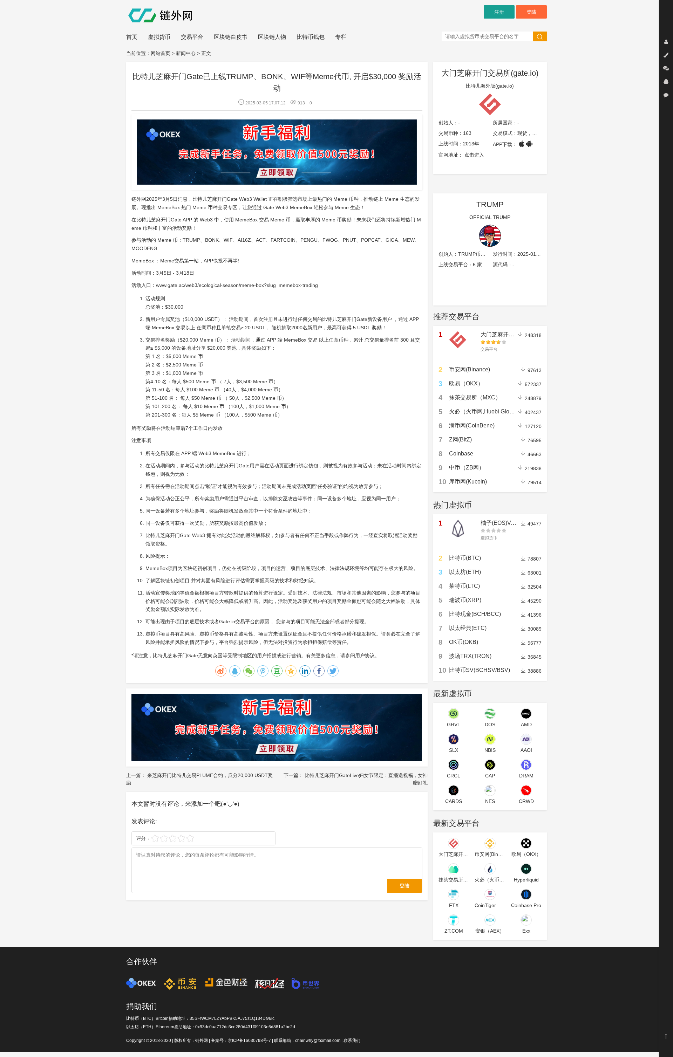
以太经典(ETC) (468, 628)
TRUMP (490, 204)
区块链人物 (272, 37)
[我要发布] (666, 55)
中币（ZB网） (466, 468)
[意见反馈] (666, 95)
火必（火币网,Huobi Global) (484, 411)
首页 (131, 37)
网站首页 (160, 53)
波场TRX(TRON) (470, 656)
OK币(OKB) (463, 642)
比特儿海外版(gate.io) (490, 86)
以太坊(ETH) (465, 572)
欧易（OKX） (466, 383)
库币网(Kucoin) (468, 482)
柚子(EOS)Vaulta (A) (506, 523)
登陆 (531, 12)
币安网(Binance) (469, 369)
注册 (499, 12)
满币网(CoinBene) (472, 425)
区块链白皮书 (230, 37)
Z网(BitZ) (460, 439)
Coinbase (461, 454)
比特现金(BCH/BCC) (475, 614)
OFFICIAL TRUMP (489, 217)
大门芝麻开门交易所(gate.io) (489, 73)
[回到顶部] (666, 1036)
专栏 (340, 37)
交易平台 (192, 37)
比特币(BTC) (465, 558)
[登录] (666, 41)
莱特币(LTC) (464, 586)
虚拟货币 (159, 37)
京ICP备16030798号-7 (249, 1040)
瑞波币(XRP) (465, 600)
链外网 (201, 1040)
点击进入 (474, 155)
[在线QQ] (666, 81)
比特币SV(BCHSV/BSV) (479, 670)
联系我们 (352, 1040)
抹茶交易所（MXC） (475, 397)
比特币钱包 (311, 37)
